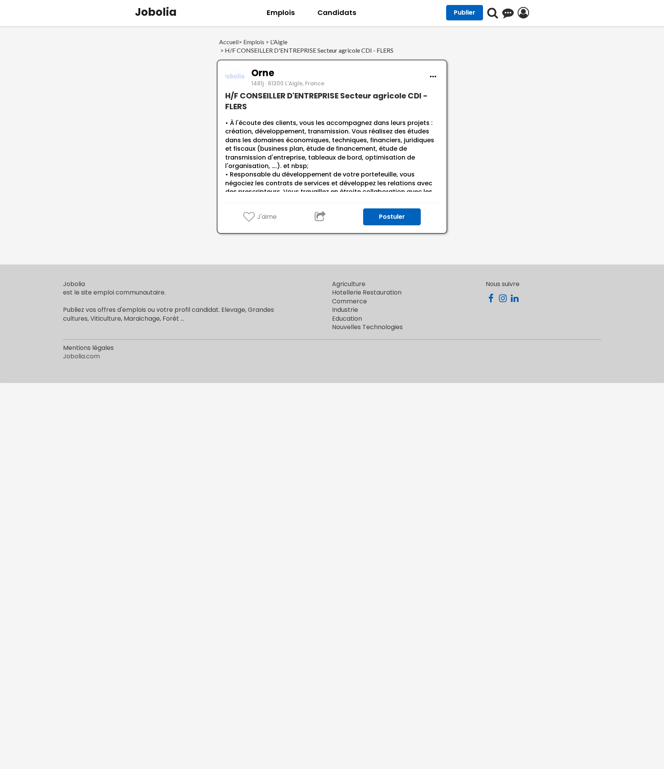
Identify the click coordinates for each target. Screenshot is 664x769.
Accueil (229, 42)
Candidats (336, 12)
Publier (464, 12)
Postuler (392, 216)
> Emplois (251, 42)
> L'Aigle (275, 42)
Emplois (281, 12)
